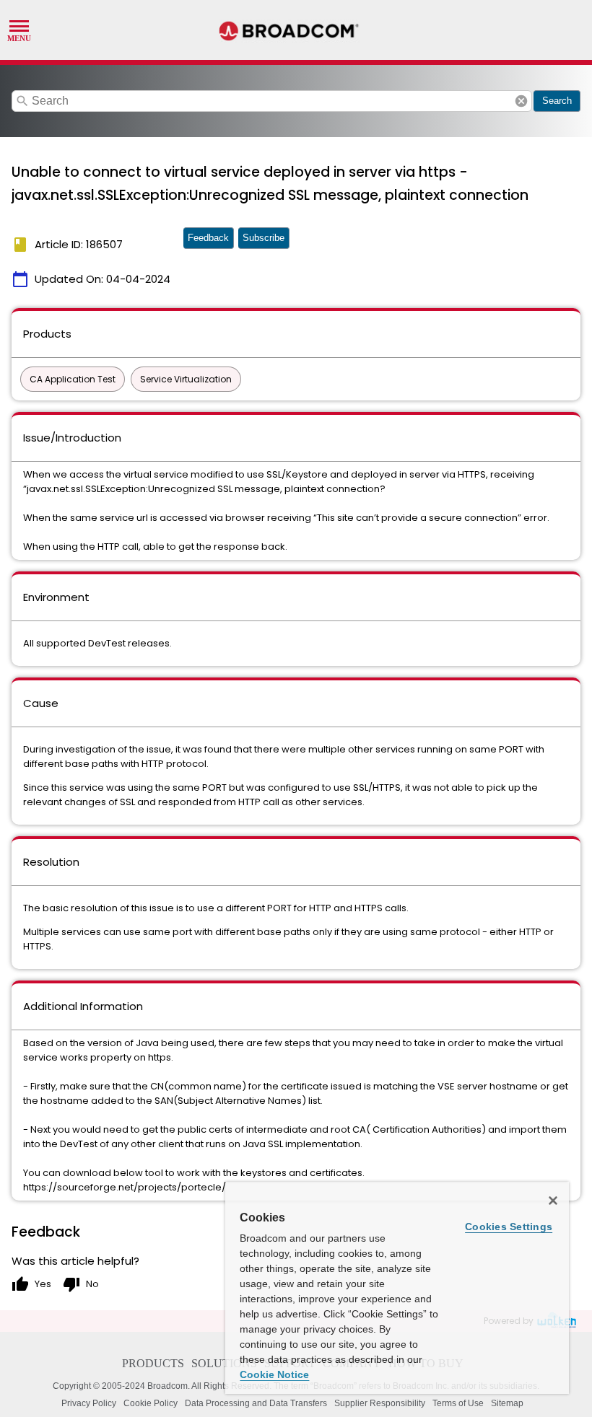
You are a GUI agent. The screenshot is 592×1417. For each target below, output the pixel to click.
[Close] (553, 1200)
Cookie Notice (274, 1374)
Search (557, 100)
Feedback (208, 237)
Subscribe (263, 237)
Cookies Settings (508, 1226)
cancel (521, 101)
